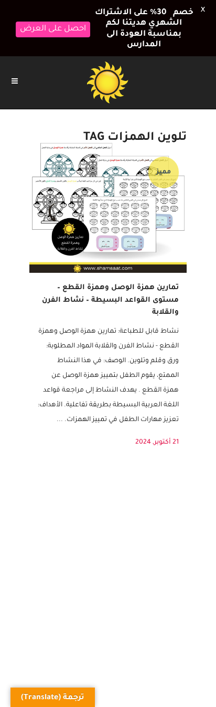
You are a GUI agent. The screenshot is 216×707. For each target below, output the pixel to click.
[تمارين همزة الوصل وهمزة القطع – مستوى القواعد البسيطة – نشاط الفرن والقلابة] (108, 207)
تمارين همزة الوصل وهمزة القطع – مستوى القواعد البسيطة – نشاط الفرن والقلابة (110, 300)
